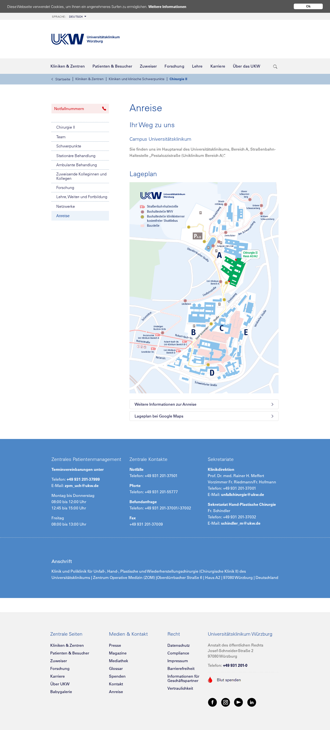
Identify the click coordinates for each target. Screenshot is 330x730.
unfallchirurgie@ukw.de (242, 494)
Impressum (177, 660)
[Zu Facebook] (212, 702)
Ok (308, 6)
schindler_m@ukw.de (240, 523)
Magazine (118, 653)
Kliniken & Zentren (89, 79)
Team (60, 136)
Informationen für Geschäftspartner (183, 678)
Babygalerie (61, 691)
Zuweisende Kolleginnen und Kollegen (81, 176)
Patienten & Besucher (69, 653)
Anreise (63, 216)
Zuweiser (58, 660)
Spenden (117, 676)
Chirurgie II (178, 79)
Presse (115, 645)
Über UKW (60, 683)
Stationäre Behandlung (75, 155)
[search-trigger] (275, 66)
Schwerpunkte (68, 146)
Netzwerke (65, 206)
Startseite (62, 79)
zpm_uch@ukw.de (82, 485)
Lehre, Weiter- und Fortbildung (81, 196)
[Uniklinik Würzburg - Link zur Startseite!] (85, 39)
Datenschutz (178, 645)
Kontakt (116, 683)
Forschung (65, 187)
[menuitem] (69, 16)
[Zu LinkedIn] (252, 702)
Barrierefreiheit (180, 668)
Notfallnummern (69, 108)
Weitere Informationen (167, 6)
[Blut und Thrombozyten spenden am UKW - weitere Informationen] (224, 679)
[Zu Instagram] (225, 702)
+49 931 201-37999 (83, 479)
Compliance (178, 653)
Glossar (116, 668)
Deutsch (67, 16)
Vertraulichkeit (180, 688)
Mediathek (118, 660)
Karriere (57, 676)
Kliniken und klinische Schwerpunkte (137, 79)
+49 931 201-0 (235, 665)
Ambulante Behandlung (76, 164)
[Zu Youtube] (239, 702)
